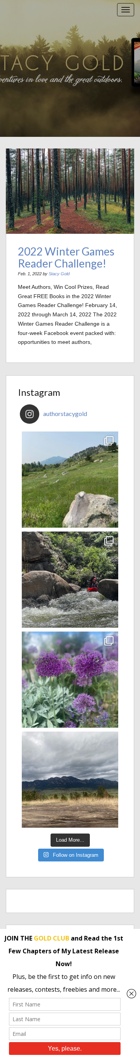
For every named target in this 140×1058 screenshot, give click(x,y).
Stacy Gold (59, 273)
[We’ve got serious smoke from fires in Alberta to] (70, 680)
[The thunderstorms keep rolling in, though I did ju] (70, 780)
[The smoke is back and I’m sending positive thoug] (70, 580)
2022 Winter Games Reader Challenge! (66, 257)
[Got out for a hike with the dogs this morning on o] (70, 479)
